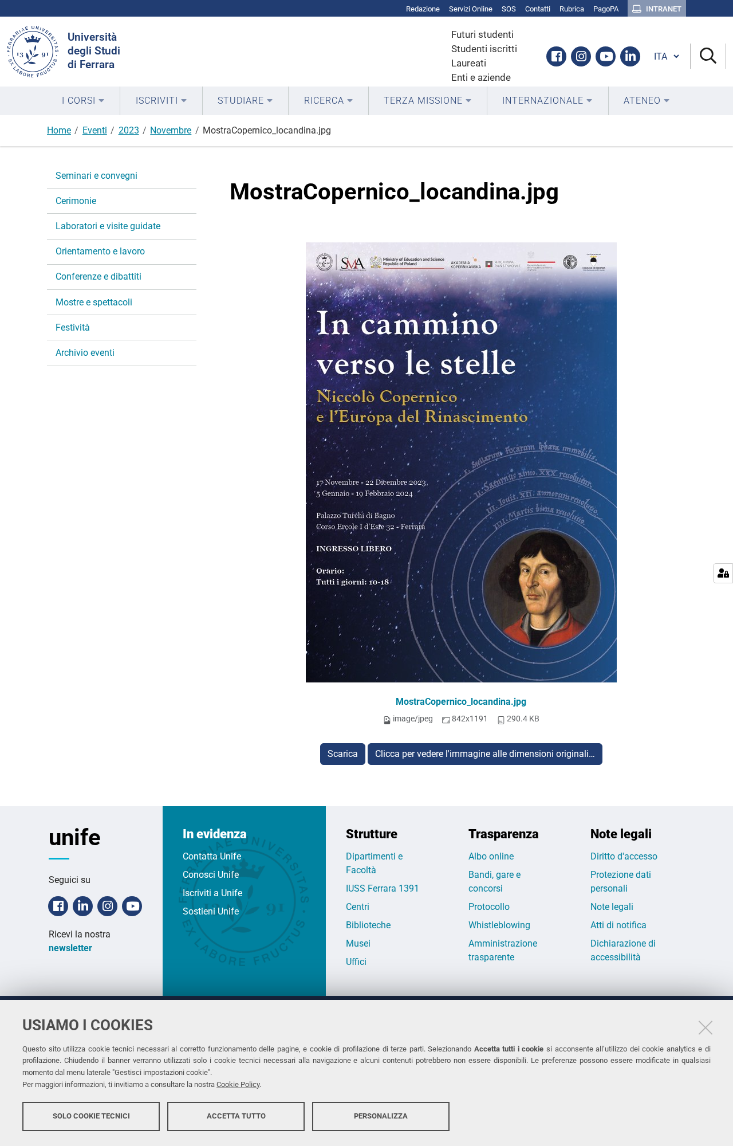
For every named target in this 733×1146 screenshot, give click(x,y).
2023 (129, 130)
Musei (358, 943)
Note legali (611, 906)
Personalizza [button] (381, 1116)
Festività (73, 327)
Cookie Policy (237, 1084)
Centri (357, 906)
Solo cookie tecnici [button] (91, 1116)
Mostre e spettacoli (94, 302)
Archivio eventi (85, 352)
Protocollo (489, 906)
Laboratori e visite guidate (108, 226)
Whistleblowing (499, 925)
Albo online (491, 856)
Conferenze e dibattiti (98, 276)
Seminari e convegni (96, 175)
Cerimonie (76, 200)
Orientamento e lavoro (100, 251)
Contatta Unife (212, 856)
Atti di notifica (618, 925)
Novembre (170, 130)
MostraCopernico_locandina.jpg (461, 701)
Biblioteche (368, 925)
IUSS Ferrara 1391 (382, 888)
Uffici (356, 961)
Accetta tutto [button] (236, 1116)
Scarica (343, 753)
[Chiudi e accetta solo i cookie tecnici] (705, 1027)
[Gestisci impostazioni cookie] (723, 573)
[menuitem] (83, 101)
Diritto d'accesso (623, 856)
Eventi (94, 130)
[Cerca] (708, 56)
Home (59, 130)
